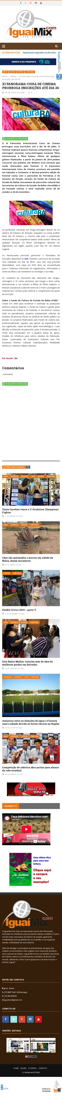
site (26, 258)
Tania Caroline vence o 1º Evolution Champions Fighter (30, 511)
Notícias (20, 72)
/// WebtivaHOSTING (31, 1072)
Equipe (23, 1068)
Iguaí (33, 476)
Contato (42, 1068)
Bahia (5, 72)
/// (28, 467)
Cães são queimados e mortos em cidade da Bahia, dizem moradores (27, 559)
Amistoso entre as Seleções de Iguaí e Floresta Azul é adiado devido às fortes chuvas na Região (30, 722)
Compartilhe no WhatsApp (16, 139)
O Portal (32, 1068)
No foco (12, 72)
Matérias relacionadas (14, 467)
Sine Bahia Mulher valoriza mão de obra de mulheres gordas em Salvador (27, 663)
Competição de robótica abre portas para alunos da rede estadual (30, 769)
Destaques (14, 476)
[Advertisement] (31, 424)
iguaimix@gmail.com (13, 1000)
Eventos (7, 573)
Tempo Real (30, 72)
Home (16, 1068)
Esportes (24, 476)
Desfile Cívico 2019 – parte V (19, 609)
